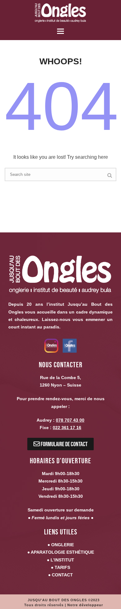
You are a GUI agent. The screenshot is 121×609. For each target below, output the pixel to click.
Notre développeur (85, 605)
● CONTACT (60, 574)
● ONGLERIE (60, 544)
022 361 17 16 (67, 427)
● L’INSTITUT (60, 559)
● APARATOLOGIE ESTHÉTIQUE (60, 552)
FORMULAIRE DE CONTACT (63, 444)
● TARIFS (60, 567)
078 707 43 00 (70, 420)
